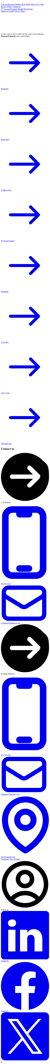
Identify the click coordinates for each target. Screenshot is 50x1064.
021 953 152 (6, 584)
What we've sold (37, 4)
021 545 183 (6, 755)
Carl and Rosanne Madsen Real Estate (15, 4)
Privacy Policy (6, 7)
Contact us (17, 7)
